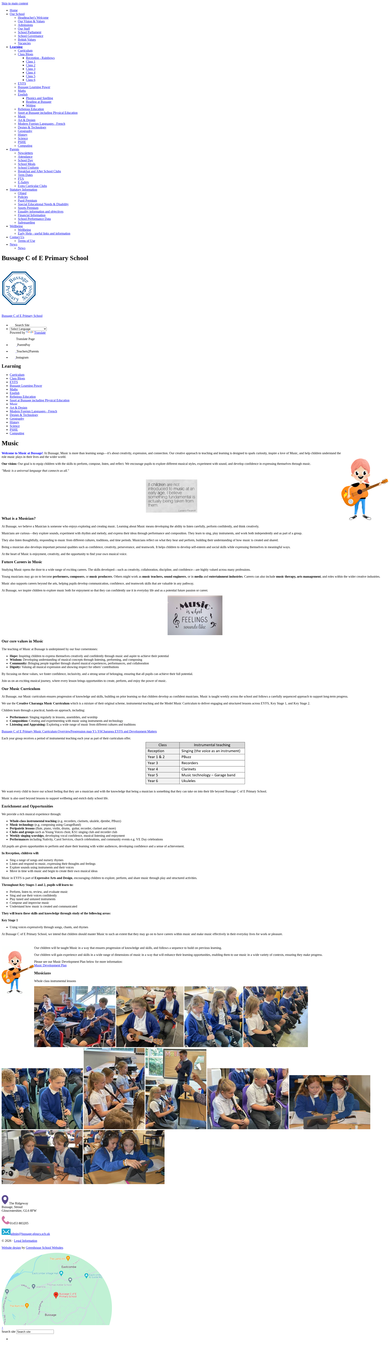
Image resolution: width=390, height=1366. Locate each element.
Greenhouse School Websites (44, 1247)
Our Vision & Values (31, 21)
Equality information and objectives (40, 211)
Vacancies (24, 43)
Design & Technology (32, 127)
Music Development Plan (50, 965)
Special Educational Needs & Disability (43, 204)
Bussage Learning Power (34, 87)
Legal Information (25, 1240)
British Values (27, 39)
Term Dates (25, 175)
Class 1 (30, 61)
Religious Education (31, 109)
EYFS (22, 83)
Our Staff (24, 28)
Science (23, 138)
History (22, 134)
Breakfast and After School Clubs (39, 171)
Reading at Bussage (38, 101)
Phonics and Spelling (39, 98)
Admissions (25, 25)
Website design (11, 1247)
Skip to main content (15, 3)
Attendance (25, 156)
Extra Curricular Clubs (32, 186)
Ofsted (22, 193)
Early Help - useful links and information (44, 233)
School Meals (26, 164)
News (13, 244)
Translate (40, 332)
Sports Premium (28, 208)
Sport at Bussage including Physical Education (48, 112)
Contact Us (17, 237)
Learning (16, 47)
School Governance (30, 36)
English (23, 94)
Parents (14, 149)
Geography (25, 131)
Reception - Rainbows (40, 58)
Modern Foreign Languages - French (41, 123)
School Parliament (29, 32)
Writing (31, 105)
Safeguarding (26, 222)
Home (14, 10)
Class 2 (30, 65)
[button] (12, 323)
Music (22, 116)
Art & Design (26, 120)
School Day (25, 160)
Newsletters (25, 153)
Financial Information (32, 215)
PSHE (22, 142)
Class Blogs (25, 54)
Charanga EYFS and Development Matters (129, 731)
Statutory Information (23, 189)
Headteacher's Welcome (33, 17)
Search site (8, 1331)
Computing (25, 145)
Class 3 (30, 69)
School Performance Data (34, 219)
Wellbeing (16, 226)
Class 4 (30, 72)
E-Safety (23, 182)
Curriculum (25, 50)
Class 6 (30, 80)
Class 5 (30, 76)
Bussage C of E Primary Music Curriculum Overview (36, 731)
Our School (17, 14)
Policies (23, 197)
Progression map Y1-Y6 (86, 731)
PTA (21, 178)
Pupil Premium (27, 200)
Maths (22, 90)
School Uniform (28, 167)
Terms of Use (26, 240)
